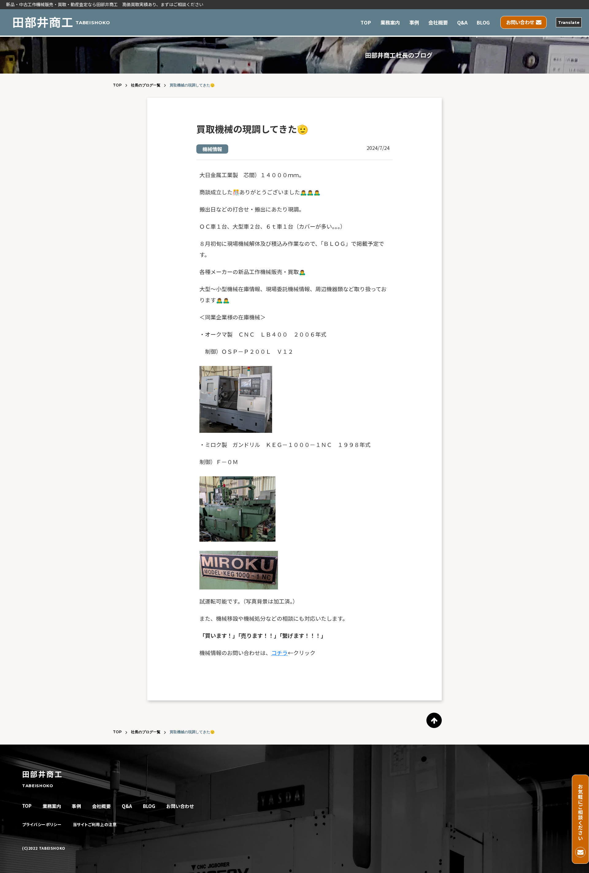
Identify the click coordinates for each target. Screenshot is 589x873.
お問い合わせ (180, 806)
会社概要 (438, 22)
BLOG (483, 22)
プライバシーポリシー (42, 824)
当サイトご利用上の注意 (95, 824)
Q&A (462, 22)
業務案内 (390, 22)
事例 (414, 22)
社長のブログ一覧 (145, 85)
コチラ (279, 653)
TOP (365, 22)
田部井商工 (42, 774)
